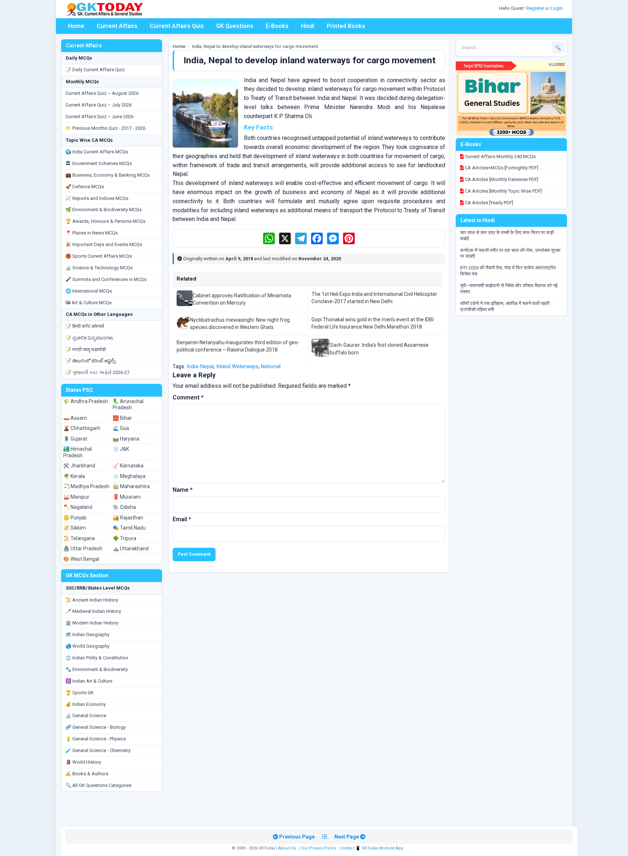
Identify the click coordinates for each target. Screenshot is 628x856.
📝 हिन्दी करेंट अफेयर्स (84, 326)
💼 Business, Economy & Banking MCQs (107, 175)
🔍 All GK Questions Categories (98, 785)
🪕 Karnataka (128, 466)
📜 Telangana (79, 538)
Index (347, 848)
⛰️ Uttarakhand (131, 548)
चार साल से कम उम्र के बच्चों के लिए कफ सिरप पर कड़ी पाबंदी (507, 235)
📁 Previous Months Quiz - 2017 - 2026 (105, 128)
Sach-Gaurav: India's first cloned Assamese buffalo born (379, 348)
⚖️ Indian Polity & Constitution (96, 657)
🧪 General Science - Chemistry (97, 750)
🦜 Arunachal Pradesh (128, 404)
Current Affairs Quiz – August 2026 (101, 93)
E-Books (277, 26)
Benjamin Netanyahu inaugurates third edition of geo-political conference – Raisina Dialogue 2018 (238, 346)
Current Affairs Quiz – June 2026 (99, 116)
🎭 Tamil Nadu (129, 528)
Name (183, 489)
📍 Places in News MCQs (91, 233)
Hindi (307, 26)
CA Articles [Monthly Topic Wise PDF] (503, 191)
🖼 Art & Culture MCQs (88, 302)
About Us (287, 848)
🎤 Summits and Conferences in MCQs (105, 279)
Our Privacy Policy (318, 848)
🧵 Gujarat (75, 439)
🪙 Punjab (74, 518)
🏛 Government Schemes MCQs (98, 163)
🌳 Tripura (124, 538)
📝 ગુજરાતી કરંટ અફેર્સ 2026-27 (97, 372)
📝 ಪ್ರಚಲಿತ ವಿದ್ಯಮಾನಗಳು (89, 338)
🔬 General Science (85, 715)
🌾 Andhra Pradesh (85, 401)
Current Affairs (117, 26)
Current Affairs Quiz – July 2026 (98, 105)
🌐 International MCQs (88, 291)
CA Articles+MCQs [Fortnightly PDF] (501, 167)
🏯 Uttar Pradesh (82, 548)
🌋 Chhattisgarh (81, 428)
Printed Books (346, 26)
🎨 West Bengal (81, 559)
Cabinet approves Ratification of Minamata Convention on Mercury (242, 299)
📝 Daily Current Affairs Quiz (95, 69)
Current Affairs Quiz (177, 26)
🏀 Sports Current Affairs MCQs (98, 256)
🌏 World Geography (87, 646)
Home (76, 26)
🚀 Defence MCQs (84, 186)
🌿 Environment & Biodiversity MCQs (103, 209)
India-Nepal (200, 366)
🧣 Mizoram (127, 497)
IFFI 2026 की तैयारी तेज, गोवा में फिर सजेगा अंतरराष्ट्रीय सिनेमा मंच (508, 271)
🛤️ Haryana (126, 439)
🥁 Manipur (76, 497)
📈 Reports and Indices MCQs (96, 198)
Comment (188, 397)
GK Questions (234, 26)
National (271, 366)
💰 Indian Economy (85, 704)
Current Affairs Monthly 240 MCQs (500, 156)
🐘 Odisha (124, 507)
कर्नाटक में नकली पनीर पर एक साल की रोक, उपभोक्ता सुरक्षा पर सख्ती (510, 253)
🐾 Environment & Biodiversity (96, 669)
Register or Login (545, 8)
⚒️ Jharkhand (79, 466)
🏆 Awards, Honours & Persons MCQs (105, 221)
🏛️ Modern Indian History (91, 623)
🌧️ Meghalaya (129, 476)
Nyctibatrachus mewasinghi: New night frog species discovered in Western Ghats (240, 323)
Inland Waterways (237, 366)
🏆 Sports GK (79, 692)
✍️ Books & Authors (86, 773)
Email (182, 519)
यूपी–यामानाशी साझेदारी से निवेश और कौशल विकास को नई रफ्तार (508, 288)
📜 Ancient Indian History (91, 600)
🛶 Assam (75, 418)
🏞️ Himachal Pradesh (77, 452)
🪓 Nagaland (77, 507)
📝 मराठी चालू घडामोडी (85, 349)
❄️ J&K (121, 449)
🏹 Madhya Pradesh (86, 486)
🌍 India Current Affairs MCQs (96, 151)
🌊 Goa (121, 428)
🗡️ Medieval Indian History (93, 611)
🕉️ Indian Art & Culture (88, 681)
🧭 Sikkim (74, 528)
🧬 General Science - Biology (95, 727)
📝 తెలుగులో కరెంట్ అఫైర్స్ (90, 360)
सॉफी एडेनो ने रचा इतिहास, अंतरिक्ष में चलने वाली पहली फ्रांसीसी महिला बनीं (505, 306)
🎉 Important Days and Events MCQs (103, 244)
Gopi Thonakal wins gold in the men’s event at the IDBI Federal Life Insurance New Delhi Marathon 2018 (372, 323)
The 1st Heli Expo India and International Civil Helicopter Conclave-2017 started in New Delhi (374, 297)
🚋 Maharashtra (131, 486)
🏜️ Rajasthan (128, 518)
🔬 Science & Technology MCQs (99, 267)
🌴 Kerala (74, 476)
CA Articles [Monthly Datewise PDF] (501, 179)
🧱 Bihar (122, 418)
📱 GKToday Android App (379, 848)
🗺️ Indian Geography (87, 634)
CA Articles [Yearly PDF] (488, 202)
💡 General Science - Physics (95, 739)
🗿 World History (83, 762)
